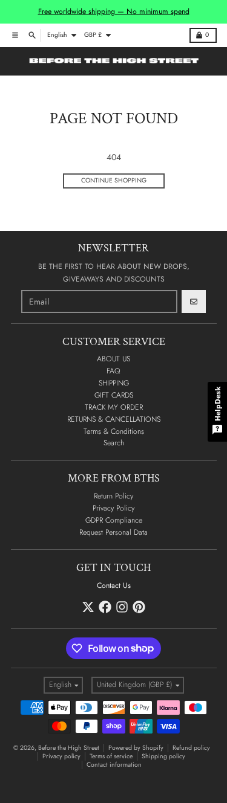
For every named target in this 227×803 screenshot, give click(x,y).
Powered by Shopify (135, 747)
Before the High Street (68, 747)
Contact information (114, 764)
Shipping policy (163, 756)
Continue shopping (113, 180)
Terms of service (111, 756)
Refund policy (191, 747)
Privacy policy (61, 756)
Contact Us (114, 585)
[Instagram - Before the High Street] (122, 607)
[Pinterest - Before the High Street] (139, 607)
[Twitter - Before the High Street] (88, 607)
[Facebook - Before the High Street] (105, 607)
